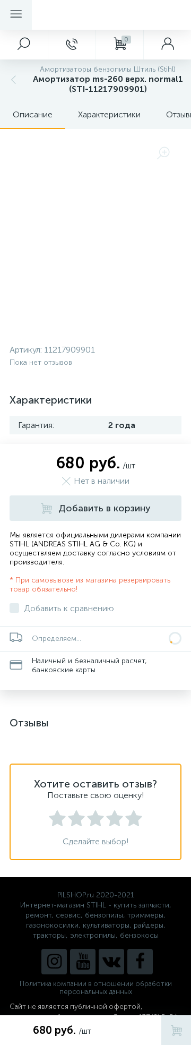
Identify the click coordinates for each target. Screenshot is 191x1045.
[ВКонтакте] (111, 961)
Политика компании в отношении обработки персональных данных (96, 988)
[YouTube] (83, 961)
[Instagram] (54, 961)
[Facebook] (140, 961)
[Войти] (167, 44)
